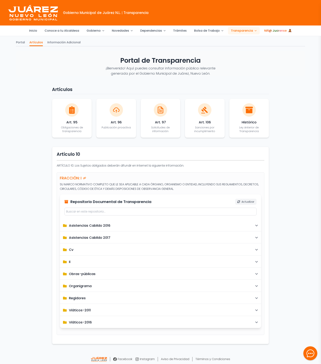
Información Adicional (64, 42)
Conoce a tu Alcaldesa (62, 30)
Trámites (180, 30)
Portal (20, 42)
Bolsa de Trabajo (207, 30)
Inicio (33, 30)
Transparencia (242, 30)
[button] (310, 353)
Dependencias (151, 30)
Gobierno (94, 30)
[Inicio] (99, 359)
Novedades (120, 30)
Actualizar (247, 202)
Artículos (36, 42)
